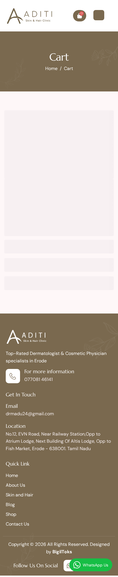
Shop (11, 514)
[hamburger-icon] (98, 15)
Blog (10, 505)
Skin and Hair (19, 495)
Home (12, 475)
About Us (15, 485)
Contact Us (17, 524)
